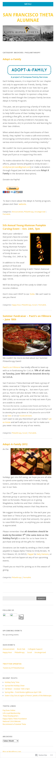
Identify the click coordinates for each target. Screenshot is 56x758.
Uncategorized (39, 212)
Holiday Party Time (12, 682)
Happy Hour (16, 305)
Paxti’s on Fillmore (11, 367)
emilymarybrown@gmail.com (16, 167)
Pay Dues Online (9, 710)
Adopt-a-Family (12, 59)
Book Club (21, 649)
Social (34, 305)
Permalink (6, 214)
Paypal (30, 554)
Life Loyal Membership (11, 713)
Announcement (17, 212)
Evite (32, 294)
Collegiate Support (35, 649)
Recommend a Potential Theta (14, 724)
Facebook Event (26, 416)
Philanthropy (29, 212)
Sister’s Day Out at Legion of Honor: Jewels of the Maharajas (28, 696)
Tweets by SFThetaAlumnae (13, 668)
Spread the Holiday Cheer (15, 686)
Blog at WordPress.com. (12, 752)
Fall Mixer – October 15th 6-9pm (17, 689)
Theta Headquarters (10, 716)
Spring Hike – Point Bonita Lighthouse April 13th (23, 692)
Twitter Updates (12, 664)
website (22, 204)
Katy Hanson (43, 554)
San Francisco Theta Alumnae (28, 17)
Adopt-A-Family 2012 (15, 444)
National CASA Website (12, 721)
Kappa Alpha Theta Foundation (15, 719)
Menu (28, 4)
